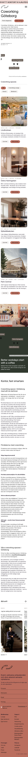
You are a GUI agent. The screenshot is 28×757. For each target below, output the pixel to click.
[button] (25, 601)
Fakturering (17, 721)
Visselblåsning (18, 728)
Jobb (2, 747)
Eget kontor (4, 721)
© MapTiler (11, 76)
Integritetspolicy (19, 724)
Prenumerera (21, 706)
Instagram (17, 745)
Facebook (17, 750)
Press (2, 750)
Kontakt (16, 719)
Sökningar (4, 752)
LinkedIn (16, 747)
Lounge (3, 717)
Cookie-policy (18, 726)
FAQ (15, 717)
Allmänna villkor (18, 731)
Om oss (3, 745)
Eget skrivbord (5, 719)
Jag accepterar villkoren (6, 707)
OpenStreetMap (18, 76)
